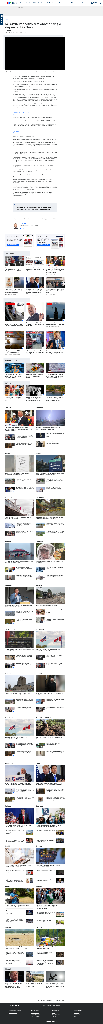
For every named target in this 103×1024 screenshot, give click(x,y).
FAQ (54, 1000)
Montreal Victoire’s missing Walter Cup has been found (24, 532)
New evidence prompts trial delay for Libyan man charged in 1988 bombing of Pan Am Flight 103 (55, 799)
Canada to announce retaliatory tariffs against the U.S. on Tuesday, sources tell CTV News (14, 269)
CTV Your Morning (52, 3)
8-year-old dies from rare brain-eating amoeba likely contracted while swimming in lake (14, 291)
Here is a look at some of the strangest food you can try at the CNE (14, 399)
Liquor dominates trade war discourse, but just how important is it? (19, 650)
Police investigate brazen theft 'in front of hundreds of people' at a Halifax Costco (35, 352)
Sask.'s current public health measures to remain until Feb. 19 (34, 207)
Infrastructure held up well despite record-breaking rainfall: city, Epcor (55, 524)
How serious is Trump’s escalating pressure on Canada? (55, 323)
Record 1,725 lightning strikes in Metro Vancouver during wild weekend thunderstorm (49, 428)
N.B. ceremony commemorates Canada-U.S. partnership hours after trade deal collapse (25, 790)
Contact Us (49, 1000)
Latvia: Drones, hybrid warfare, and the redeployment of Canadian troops (34, 985)
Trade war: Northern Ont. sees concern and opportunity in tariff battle (48, 650)
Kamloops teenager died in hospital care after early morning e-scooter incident (55, 435)
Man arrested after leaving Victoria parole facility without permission (55, 752)
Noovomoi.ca (77, 1014)
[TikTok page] (13, 1005)
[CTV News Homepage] (12, 3)
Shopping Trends (64, 3)
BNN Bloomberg (56, 1014)
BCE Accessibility (13, 1013)
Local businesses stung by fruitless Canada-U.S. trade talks (49, 562)
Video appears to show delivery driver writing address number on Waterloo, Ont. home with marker (14, 324)
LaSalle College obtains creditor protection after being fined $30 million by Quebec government (24, 524)
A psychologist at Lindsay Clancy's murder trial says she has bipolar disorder (55, 790)
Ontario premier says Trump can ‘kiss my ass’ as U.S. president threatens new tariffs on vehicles (54, 489)
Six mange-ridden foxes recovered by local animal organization (54, 708)
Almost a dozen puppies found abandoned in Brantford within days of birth (55, 611)
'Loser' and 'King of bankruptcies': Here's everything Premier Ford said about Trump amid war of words (55, 270)
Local (21, 3)
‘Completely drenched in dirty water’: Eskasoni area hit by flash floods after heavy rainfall (25, 568)
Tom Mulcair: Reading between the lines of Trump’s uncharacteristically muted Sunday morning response (13, 985)
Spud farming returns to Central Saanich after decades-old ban (49, 738)
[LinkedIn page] (19, 1005)
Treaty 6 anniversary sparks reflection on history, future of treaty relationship (25, 665)
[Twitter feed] (10, 1005)
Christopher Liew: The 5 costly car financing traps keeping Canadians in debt (13, 376)
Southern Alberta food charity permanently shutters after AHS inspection (17, 474)
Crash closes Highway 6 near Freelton (46, 605)
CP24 (53, 1013)
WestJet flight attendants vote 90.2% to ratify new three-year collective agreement (49, 826)
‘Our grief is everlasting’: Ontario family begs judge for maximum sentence (24, 444)
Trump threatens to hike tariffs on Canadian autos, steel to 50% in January (18, 826)
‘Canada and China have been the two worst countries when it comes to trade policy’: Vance (54, 352)
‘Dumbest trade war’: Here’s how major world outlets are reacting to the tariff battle (35, 269)
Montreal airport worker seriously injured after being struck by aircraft (18, 518)
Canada (28, 3)
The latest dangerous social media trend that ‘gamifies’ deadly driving (49, 947)
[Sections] (3, 2)
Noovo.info (76, 1013)
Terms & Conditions (35, 1014)
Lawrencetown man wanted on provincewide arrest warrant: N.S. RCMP (24, 577)
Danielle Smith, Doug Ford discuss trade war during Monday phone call (25, 488)
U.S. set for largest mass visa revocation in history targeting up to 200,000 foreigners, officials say (35, 291)
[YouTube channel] (16, 1005)
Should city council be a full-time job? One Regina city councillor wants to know (24, 621)
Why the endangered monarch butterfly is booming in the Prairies (34, 376)
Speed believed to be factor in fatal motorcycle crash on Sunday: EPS (55, 532)
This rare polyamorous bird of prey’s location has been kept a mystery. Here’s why (19, 947)
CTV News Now (75, 3)
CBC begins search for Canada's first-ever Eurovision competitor (49, 866)
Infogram (15, 114)
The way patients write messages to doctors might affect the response (18, 866)
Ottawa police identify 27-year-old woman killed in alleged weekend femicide (54, 480)
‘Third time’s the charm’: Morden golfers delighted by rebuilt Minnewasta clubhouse (54, 577)
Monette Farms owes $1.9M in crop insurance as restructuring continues (24, 612)
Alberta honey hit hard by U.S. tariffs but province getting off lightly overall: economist (49, 518)
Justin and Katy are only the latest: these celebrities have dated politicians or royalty (34, 399)
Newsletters (58, 1000)
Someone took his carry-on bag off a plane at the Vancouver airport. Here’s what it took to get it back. (55, 985)
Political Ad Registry (35, 1016)
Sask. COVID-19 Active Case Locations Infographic (24, 112)
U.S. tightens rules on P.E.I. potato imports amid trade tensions (14, 351)
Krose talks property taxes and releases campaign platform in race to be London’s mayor (25, 709)
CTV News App (41, 1000)
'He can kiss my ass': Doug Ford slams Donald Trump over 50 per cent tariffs (35, 324)
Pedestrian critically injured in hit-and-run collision (24, 480)
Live (83, 3)
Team (63, 1000)
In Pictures (41, 3)
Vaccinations (16, 131)
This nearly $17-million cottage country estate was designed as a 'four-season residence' (55, 399)
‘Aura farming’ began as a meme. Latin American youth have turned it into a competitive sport (48, 907)
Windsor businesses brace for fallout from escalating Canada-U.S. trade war (17, 738)
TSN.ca (54, 1016)
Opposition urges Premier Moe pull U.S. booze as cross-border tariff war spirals (18, 606)
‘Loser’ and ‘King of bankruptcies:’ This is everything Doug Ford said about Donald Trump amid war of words (18, 429)
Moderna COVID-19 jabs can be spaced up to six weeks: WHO (34, 209)
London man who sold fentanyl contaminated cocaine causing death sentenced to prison (17, 694)
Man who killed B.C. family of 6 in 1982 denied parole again (54, 442)
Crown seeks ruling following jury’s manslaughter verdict (49, 694)
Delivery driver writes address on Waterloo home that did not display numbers (55, 619)
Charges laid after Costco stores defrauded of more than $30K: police (55, 291)
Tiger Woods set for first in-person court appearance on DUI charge (17, 906)
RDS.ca (75, 1016)
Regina (7, 19)
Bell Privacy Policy (35, 1013)
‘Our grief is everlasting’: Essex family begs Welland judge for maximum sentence (23, 753)
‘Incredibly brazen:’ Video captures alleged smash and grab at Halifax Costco (19, 562)
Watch (34, 3)
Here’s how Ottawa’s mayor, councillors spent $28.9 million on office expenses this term (50, 474)
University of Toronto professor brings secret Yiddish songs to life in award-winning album (54, 376)
